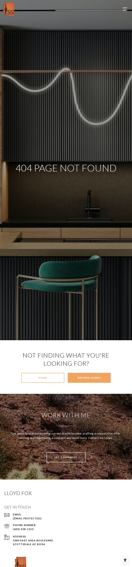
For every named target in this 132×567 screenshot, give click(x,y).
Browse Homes (89, 377)
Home (42, 377)
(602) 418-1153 (23, 529)
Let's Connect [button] (66, 457)
